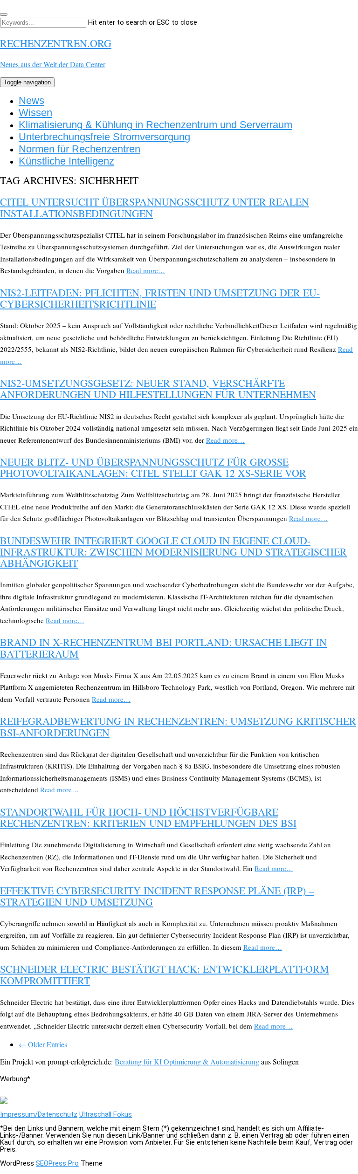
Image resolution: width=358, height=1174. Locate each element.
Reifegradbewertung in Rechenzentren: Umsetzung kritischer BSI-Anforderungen (178, 726)
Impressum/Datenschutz (38, 1114)
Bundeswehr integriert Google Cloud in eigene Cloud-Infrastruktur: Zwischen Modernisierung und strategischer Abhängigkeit (173, 552)
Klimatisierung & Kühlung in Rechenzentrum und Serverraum (155, 124)
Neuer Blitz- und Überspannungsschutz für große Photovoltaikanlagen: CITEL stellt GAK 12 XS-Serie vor (153, 467)
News (31, 100)
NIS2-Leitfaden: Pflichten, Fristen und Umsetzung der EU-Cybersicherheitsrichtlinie (160, 298)
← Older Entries (43, 1044)
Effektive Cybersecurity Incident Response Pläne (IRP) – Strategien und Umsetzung (157, 896)
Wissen (35, 112)
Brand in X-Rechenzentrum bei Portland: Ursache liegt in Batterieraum (163, 647)
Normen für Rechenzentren (79, 149)
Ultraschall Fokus (105, 1114)
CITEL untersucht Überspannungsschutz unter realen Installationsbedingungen (154, 207)
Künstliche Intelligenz (66, 161)
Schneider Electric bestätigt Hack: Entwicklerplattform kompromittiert (164, 974)
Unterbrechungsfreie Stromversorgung (104, 137)
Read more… (145, 270)
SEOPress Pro (57, 1163)
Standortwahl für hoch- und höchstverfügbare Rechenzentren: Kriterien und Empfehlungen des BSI (148, 817)
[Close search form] (3, 14)
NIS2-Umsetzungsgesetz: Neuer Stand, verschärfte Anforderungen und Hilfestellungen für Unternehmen (158, 388)
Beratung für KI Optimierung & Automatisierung (187, 1061)
